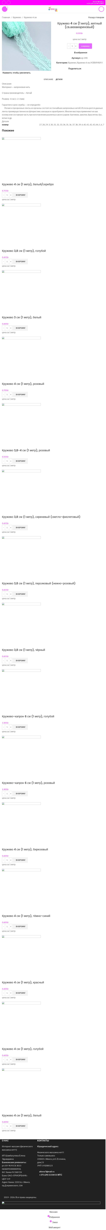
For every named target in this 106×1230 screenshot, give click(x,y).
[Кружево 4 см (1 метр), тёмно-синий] (21, 888)
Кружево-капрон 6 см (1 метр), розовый (28, 783)
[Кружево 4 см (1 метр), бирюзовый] (21, 821)
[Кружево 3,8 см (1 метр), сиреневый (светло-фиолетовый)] (21, 489)
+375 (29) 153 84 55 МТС (95, 3)
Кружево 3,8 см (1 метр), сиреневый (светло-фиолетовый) (41, 517)
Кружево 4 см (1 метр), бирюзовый (25, 849)
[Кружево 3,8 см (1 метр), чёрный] (21, 622)
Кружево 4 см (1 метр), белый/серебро (28, 184)
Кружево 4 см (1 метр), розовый (23, 384)
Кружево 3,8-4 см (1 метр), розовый (26, 450)
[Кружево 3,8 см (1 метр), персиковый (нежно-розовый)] (21, 555)
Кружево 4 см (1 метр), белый (21, 1115)
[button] (20, 195)
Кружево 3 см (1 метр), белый (21, 317)
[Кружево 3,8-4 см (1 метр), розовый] (21, 422)
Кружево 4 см (30, 17)
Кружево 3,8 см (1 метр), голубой (24, 251)
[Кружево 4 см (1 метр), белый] (21, 1087)
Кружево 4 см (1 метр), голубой (22, 1049)
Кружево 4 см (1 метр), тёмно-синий (26, 916)
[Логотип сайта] (53, 9)
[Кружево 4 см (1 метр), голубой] (21, 1021)
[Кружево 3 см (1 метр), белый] (21, 289)
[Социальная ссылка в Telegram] (86, 68)
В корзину (85, 46)
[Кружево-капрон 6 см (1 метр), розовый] (21, 755)
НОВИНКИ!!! (96, 62)
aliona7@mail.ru (98, 2)
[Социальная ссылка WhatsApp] (83, 68)
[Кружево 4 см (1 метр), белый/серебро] (21, 156)
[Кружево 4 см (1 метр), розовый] (21, 356)
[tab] (48, 79)
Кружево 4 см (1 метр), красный (23, 982)
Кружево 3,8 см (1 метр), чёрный (23, 650)
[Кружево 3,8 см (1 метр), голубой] (21, 223)
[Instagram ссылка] (4, 3)
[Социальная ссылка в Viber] (89, 68)
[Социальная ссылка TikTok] (8, 3)
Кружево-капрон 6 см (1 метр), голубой (28, 716)
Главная (6, 17)
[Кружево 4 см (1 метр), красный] (21, 954)
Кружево (17, 17)
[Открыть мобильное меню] (101, 9)
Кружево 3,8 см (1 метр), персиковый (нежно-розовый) (38, 583)
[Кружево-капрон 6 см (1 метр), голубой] (21, 688)
